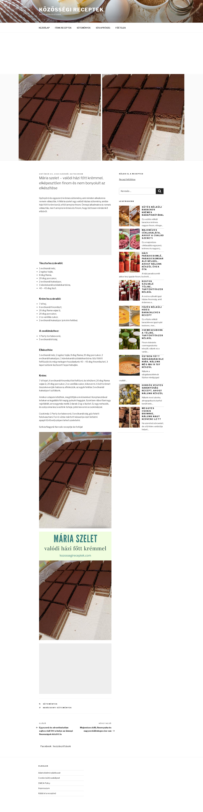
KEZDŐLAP (44, 28)
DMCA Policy (44, 783)
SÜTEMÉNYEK (84, 28)
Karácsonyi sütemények (57, 708)
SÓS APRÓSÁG (103, 28)
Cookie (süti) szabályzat (49, 778)
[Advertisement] (101, 53)
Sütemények (50, 704)
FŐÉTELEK (120, 28)
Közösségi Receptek (71, 10)
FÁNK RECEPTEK (63, 28)
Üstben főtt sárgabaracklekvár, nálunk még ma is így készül (153, 361)
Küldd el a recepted (47, 793)
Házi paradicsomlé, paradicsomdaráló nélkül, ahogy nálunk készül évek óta (153, 261)
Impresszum (44, 788)
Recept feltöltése (127, 179)
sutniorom (76, 174)
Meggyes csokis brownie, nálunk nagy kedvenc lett (151, 413)
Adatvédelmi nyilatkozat (49, 773)
